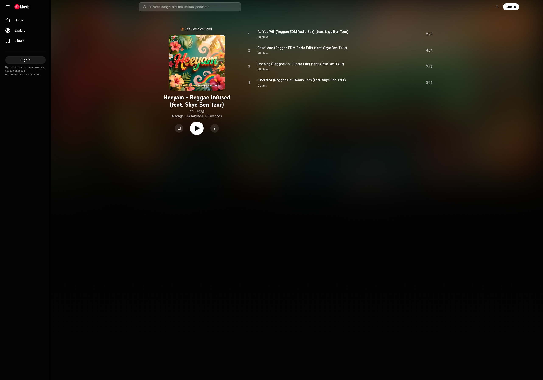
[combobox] (195, 7)
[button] (179, 128)
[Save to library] (179, 128)
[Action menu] (214, 128)
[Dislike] (405, 34)
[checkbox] (429, 34)
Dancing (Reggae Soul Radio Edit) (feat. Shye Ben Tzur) (301, 64)
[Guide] (7, 6)
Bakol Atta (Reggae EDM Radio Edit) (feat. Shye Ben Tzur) (302, 48)
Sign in (511, 6)
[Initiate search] (144, 6)
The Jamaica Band (198, 29)
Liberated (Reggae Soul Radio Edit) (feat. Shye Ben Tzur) (302, 80)
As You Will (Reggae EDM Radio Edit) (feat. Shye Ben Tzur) (303, 32)
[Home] (21, 6)
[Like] (397, 34)
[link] (25, 20)
